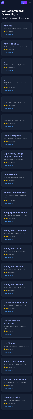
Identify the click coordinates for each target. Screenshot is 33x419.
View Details (7, 34)
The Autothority (12, 397)
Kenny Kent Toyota (13, 266)
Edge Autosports (12, 135)
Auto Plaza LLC (11, 43)
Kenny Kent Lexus (13, 248)
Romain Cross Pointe (14, 361)
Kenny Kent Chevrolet (15, 230)
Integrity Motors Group (15, 212)
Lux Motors (9, 343)
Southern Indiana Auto (15, 379)
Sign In (24, 3)
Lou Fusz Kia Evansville (15, 302)
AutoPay (8, 25)
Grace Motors (11, 174)
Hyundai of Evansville (15, 192)
